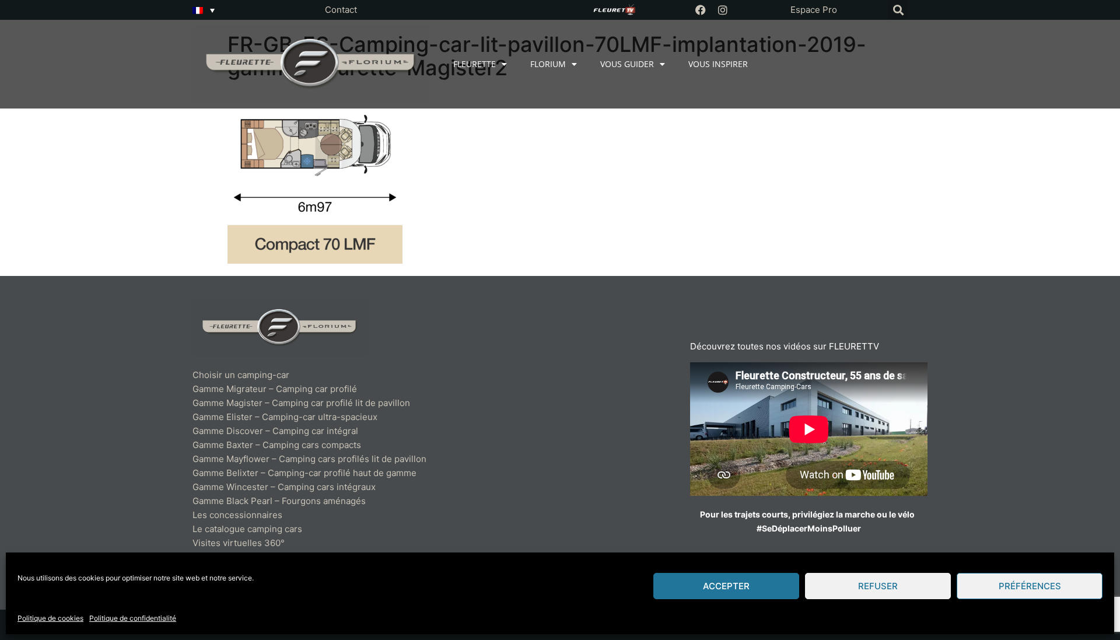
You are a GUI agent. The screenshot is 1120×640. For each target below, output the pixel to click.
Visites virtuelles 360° (238, 542)
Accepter (726, 586)
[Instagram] (723, 10)
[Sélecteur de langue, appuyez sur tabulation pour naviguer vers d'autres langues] (203, 10)
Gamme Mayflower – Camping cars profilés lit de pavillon (309, 458)
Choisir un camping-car (240, 374)
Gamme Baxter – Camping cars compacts (276, 444)
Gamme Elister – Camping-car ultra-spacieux (284, 416)
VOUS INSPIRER (718, 63)
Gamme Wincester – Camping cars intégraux (284, 486)
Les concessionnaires (237, 514)
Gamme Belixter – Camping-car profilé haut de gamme (304, 472)
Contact (341, 9)
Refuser (878, 586)
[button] (898, 10)
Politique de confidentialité (132, 618)
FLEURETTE (474, 63)
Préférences (1030, 586)
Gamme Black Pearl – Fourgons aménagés (279, 500)
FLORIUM (548, 63)
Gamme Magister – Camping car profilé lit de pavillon (301, 402)
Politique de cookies (50, 618)
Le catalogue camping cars (247, 528)
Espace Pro (813, 9)
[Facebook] (700, 10)
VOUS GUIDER (627, 63)
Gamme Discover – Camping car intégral (275, 430)
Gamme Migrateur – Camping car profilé (274, 388)
